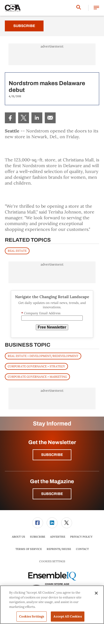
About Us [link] (18, 536)
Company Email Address (40, 313)
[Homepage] (13, 8)
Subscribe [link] (37, 536)
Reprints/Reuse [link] (59, 549)
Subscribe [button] (52, 455)
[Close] (96, 593)
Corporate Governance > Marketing (37, 376)
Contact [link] (82, 549)
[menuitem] (10, 117)
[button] (96, 8)
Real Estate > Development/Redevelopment (43, 356)
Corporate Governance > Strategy (36, 366)
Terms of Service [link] (28, 549)
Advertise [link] (57, 536)
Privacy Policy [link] (81, 536)
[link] (10, 117)
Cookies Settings (52, 561)
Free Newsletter (52, 327)
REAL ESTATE (17, 251)
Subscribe (24, 26)
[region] (52, 604)
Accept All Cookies (67, 616)
